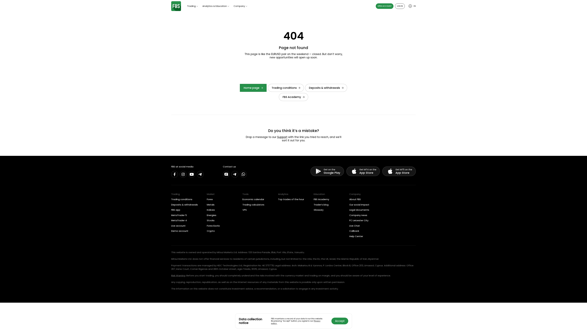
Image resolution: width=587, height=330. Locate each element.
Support (282, 137)
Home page (251, 88)
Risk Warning (178, 275)
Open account (385, 6)
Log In (400, 6)
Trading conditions (284, 88)
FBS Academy (292, 97)
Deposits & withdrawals (324, 88)
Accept (340, 321)
